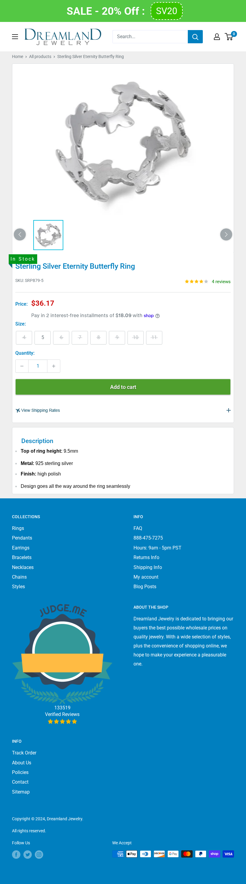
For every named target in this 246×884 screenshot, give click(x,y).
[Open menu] (15, 36)
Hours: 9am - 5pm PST (158, 548)
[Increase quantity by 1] (53, 366)
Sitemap (21, 792)
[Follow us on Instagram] (39, 854)
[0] (229, 36)
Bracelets (22, 557)
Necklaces (23, 567)
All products (40, 56)
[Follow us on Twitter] (27, 854)
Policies (20, 772)
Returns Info (146, 557)
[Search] (195, 36)
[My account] (217, 36)
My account (146, 577)
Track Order (24, 753)
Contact (20, 782)
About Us (21, 763)
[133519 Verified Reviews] (62, 721)
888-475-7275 (148, 538)
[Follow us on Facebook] (16, 854)
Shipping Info (148, 567)
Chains (19, 577)
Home (17, 56)
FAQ (138, 528)
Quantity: (24, 353)
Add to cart (123, 387)
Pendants (22, 538)
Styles (18, 586)
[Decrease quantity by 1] (22, 366)
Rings (18, 528)
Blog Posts (145, 586)
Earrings (20, 548)
